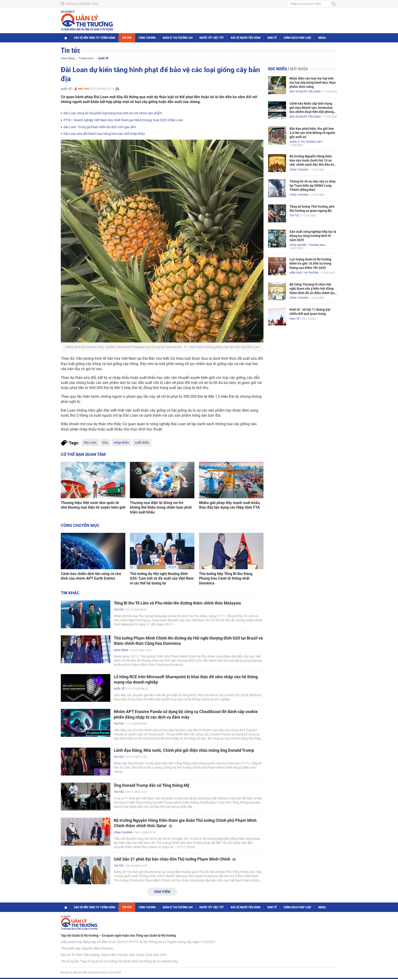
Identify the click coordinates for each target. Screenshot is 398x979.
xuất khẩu (142, 442)
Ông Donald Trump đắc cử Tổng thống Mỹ (151, 785)
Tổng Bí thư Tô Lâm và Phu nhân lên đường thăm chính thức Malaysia (177, 603)
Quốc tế (103, 58)
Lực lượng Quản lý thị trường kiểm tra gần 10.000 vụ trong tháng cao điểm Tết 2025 (310, 263)
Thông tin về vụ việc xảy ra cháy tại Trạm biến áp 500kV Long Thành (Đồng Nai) (313, 186)
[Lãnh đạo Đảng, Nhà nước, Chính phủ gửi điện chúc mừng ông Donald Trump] (85, 762)
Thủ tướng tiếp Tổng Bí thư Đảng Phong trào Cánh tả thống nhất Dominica (225, 579)
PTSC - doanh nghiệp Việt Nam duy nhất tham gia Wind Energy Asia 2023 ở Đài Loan (123, 120)
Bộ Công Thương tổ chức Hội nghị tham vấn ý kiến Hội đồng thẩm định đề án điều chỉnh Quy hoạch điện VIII (313, 289)
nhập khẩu (121, 442)
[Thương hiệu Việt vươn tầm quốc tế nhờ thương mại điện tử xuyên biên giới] (93, 480)
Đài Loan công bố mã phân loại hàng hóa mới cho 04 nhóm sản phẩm (113, 113)
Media (322, 37)
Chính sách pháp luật (297, 37)
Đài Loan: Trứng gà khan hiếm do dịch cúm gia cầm (100, 127)
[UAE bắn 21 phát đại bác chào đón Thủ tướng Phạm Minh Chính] (85, 870)
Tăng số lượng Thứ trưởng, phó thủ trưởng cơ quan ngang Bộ (312, 208)
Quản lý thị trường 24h (178, 37)
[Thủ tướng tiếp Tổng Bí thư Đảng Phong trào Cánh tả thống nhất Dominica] (231, 551)
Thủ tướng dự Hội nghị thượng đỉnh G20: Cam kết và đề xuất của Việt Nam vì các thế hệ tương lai (162, 579)
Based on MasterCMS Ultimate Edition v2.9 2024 (91, 972)
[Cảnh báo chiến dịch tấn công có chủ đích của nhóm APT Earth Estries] (93, 551)
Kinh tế (272, 37)
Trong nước (86, 58)
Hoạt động (67, 58)
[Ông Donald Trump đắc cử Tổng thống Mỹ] (85, 797)
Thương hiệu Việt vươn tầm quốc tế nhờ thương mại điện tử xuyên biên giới (93, 505)
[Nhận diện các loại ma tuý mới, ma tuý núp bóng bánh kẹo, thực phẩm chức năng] (277, 85)
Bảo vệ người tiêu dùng (245, 37)
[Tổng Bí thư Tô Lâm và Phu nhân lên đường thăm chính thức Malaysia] (85, 614)
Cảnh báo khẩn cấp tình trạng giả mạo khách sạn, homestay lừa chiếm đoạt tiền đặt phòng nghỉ (312, 108)
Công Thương (147, 37)
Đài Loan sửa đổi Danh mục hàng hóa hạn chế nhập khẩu (104, 134)
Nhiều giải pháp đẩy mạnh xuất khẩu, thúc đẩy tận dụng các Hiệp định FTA (229, 505)
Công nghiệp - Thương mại (307, 245)
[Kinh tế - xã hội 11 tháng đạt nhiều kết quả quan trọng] (277, 316)
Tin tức (127, 37)
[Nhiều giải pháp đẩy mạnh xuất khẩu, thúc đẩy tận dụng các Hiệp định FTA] (231, 480)
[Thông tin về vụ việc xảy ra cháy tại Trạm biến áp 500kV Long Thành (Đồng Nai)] (277, 188)
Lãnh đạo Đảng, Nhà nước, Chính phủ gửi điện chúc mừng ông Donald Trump (184, 750)
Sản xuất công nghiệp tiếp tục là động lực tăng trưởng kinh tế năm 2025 (313, 236)
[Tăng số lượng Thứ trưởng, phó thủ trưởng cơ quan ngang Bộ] (277, 213)
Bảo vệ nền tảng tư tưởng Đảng (94, 37)
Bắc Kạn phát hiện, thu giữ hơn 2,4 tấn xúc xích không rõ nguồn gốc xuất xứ (312, 133)
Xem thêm (162, 891)
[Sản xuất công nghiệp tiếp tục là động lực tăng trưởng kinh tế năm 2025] (277, 239)
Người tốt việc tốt (211, 37)
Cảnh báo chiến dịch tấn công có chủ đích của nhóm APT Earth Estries (91, 576)
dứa (105, 442)
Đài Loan (90, 442)
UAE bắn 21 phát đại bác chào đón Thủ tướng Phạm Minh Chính (172, 859)
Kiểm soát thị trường (304, 272)
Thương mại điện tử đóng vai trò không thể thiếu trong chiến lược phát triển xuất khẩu (161, 508)
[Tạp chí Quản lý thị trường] (87, 20)
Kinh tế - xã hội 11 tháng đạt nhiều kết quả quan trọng (310, 312)
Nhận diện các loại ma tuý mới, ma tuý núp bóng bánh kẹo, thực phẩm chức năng (313, 82)
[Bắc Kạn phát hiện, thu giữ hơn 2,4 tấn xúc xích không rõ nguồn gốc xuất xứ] (277, 135)
